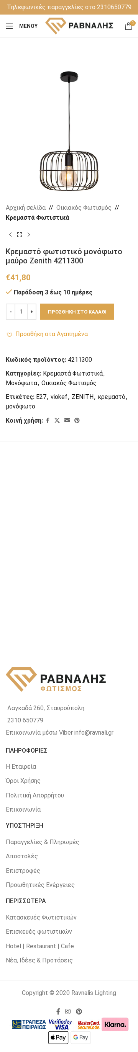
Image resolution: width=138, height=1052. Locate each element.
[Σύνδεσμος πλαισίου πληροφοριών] (69, 7)
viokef (59, 396)
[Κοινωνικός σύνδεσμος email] (67, 420)
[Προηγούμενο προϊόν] (10, 234)
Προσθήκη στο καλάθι (77, 312)
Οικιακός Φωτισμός (84, 207)
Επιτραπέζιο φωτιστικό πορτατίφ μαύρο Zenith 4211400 (37, 630)
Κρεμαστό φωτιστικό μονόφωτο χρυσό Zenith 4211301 (37, 543)
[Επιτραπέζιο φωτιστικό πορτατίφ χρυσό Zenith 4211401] (100, 501)
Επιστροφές (23, 870)
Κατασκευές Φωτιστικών (41, 917)
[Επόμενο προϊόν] (28, 234)
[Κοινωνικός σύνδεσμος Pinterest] (77, 420)
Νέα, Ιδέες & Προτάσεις (39, 960)
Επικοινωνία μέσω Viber (39, 732)
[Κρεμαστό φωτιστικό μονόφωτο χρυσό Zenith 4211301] (37, 501)
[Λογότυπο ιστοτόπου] (79, 25)
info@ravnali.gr (93, 732)
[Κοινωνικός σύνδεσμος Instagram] (68, 1012)
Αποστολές (22, 856)
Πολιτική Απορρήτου (35, 795)
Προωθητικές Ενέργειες (40, 885)
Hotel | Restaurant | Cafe (40, 946)
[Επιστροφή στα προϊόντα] (19, 234)
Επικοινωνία (23, 809)
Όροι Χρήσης (23, 780)
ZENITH (83, 396)
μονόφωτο (20, 406)
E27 (41, 396)
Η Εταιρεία (21, 766)
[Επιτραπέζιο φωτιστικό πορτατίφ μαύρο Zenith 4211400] (37, 588)
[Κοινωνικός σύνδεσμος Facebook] (47, 420)
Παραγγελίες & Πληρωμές (42, 842)
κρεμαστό (111, 396)
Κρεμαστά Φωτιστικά (37, 217)
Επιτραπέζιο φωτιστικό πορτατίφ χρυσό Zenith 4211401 (101, 543)
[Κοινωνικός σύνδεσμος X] (57, 420)
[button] (47, 334)
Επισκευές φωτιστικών (39, 931)
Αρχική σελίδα (26, 207)
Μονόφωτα (21, 383)
